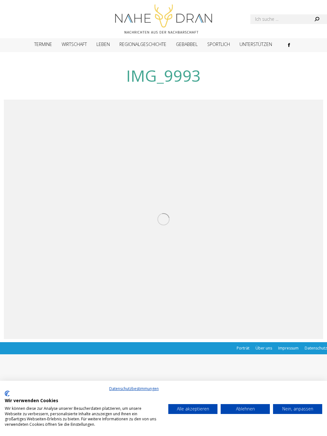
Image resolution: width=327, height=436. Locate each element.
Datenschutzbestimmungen (134, 388)
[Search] (317, 19)
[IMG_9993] (163, 219)
